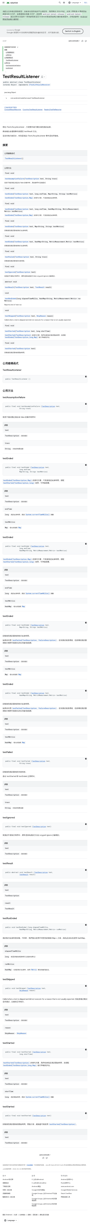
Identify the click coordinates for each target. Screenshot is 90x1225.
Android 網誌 (36, 1186)
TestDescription (32, 179)
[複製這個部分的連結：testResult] (15, 863)
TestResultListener (13, 158)
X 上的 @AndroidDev (39, 1183)
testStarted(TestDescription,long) (18, 483)
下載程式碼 (6, 1186)
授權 (29, 1215)
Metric (34, 970)
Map (19, 528)
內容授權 (30, 1165)
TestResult (39, 287)
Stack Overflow (66, 1193)
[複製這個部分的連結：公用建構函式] (20, 363)
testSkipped (10, 316)
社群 (15, 1215)
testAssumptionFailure (14, 179)
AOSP (4, 41)
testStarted (10, 331)
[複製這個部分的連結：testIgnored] (17, 817)
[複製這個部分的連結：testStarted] (16, 1043)
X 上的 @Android (38, 1179)
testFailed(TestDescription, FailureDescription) (34, 640)
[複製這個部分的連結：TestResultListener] (24, 370)
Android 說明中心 (67, 1179)
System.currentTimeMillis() (38, 515)
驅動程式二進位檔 (9, 1197)
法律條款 (22, 1215)
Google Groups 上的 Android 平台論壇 (44, 1194)
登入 (85, 3)
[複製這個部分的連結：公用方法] (15, 391)
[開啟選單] (3, 2)
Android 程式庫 (8, 1179)
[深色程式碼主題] (86, 376)
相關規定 (6, 1183)
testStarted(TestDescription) (18, 335)
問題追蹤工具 (65, 1197)
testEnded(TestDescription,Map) (19, 198)
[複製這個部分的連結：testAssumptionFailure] (27, 397)
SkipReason (41, 316)
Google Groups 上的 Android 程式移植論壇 (44, 1205)
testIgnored (10, 272)
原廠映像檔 (6, 1193)
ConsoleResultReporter (12, 110)
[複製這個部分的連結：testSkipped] (17, 979)
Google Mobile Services (69, 1190)
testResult (9, 287)
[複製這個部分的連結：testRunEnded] (19, 918)
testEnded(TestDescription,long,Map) (21, 337)
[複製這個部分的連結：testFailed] (15, 752)
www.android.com (67, 1186)
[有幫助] (82, 41)
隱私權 (35, 1215)
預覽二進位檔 (7, 1190)
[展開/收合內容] (17, 47)
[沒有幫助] (85, 41)
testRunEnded (10, 299)
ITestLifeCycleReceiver (39, 85)
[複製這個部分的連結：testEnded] (15, 458)
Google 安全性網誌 (38, 1190)
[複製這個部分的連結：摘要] (10, 145)
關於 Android (7, 1215)
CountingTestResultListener (33, 110)
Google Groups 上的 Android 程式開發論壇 (44, 1199)
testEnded (9, 194)
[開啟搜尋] (59, 2)
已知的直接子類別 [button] (32, 108)
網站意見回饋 (44, 1215)
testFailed (9, 257)
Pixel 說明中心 (65, 1183)
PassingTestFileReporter (52, 110)
